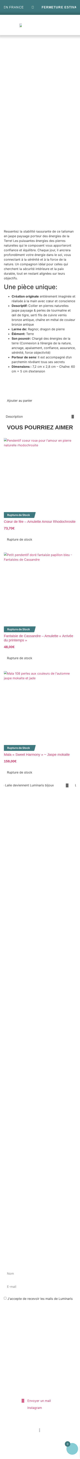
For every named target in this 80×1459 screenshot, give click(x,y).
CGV (24, 1380)
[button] (71, 25)
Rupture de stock (19, 539)
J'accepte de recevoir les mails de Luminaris (40, 1298)
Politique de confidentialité (31, 1369)
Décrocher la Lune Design (48, 1452)
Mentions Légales (34, 1358)
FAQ (24, 1349)
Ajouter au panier (19, 400)
